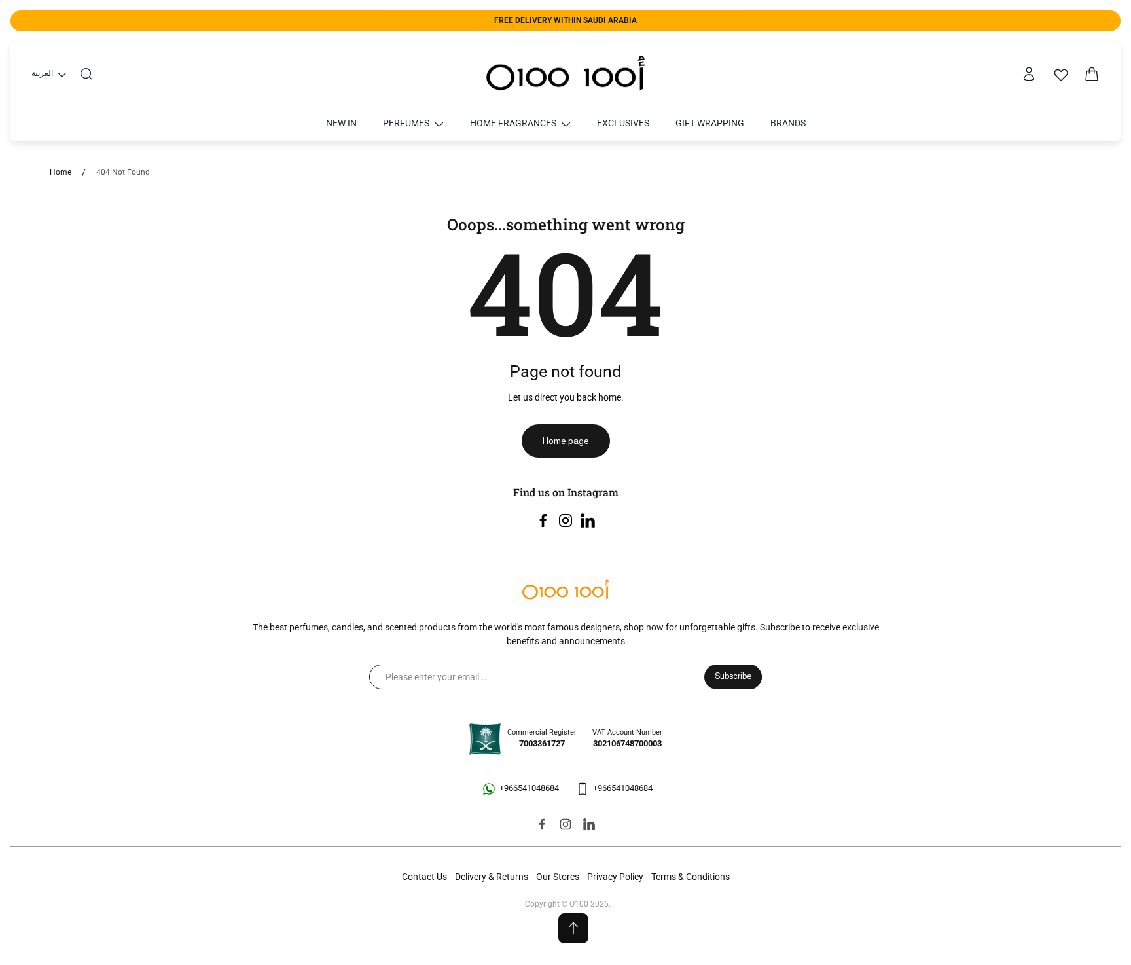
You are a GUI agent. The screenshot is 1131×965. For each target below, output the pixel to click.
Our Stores (557, 876)
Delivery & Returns (491, 876)
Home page (566, 440)
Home (60, 172)
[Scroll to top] (573, 928)
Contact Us (424, 876)
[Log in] (1028, 74)
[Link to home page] (565, 590)
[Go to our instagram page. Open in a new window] (565, 520)
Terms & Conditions (690, 876)
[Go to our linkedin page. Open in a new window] (588, 520)
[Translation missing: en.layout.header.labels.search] (86, 74)
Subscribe (733, 676)
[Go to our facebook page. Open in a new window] (543, 520)
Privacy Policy (615, 876)
